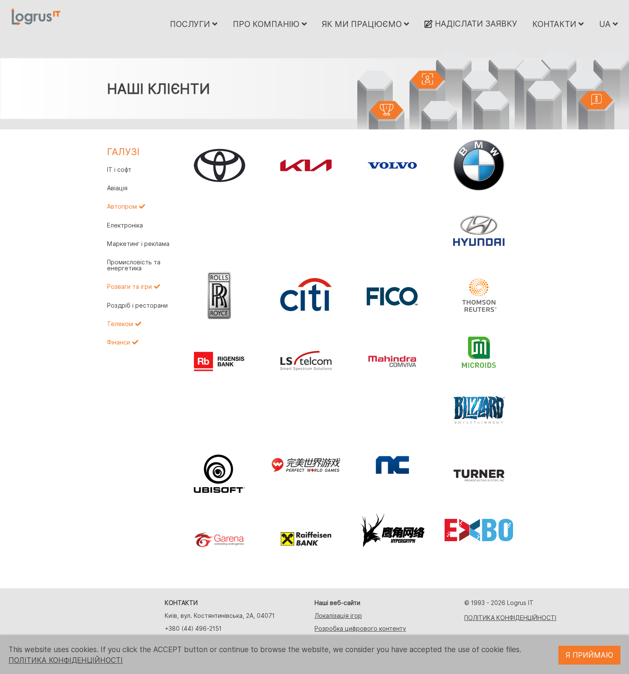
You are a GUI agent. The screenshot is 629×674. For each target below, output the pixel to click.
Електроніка (125, 225)
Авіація (117, 188)
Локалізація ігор (338, 615)
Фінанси (118, 342)
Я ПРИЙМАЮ (589, 655)
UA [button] (606, 24)
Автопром (122, 206)
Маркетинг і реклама (138, 243)
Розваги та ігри (129, 286)
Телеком (120, 324)
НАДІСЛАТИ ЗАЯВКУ (475, 23)
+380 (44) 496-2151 (193, 628)
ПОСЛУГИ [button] (191, 24)
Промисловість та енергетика (133, 265)
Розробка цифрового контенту (360, 628)
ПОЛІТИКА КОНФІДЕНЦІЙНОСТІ (510, 617)
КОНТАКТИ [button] (555, 24)
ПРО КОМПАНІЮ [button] (267, 24)
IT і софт (119, 169)
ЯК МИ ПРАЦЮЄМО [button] (363, 24)
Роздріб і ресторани (137, 305)
